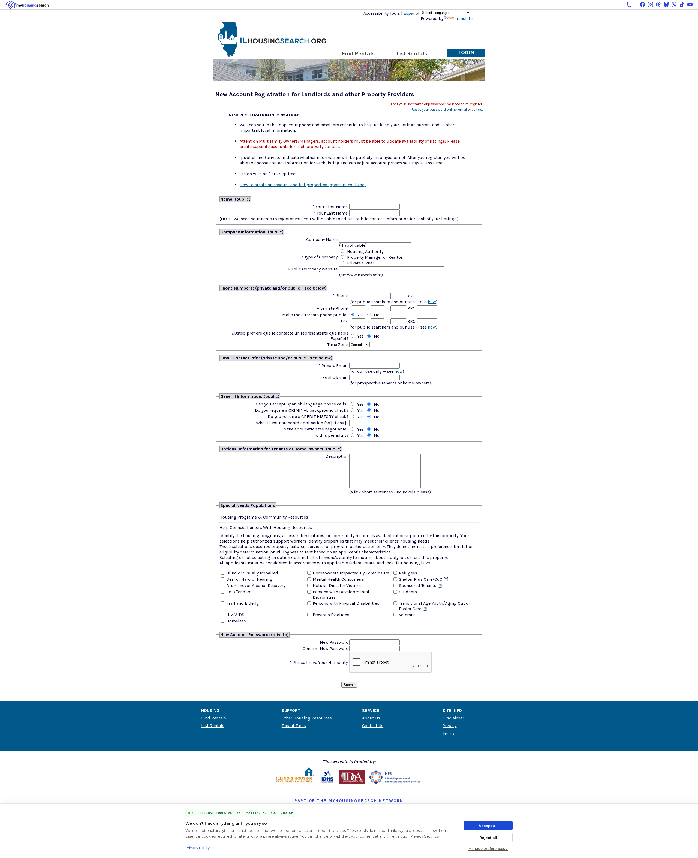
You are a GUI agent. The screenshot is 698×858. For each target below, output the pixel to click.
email (462, 109)
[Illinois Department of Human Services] (327, 782)
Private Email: (335, 365)
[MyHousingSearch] (27, 5)
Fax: (345, 320)
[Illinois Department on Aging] (352, 782)
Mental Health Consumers (338, 579)
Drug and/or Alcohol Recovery (255, 585)
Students (408, 591)
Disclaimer (453, 718)
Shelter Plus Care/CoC (420, 579)
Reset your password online (434, 109)
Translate (464, 18)
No (377, 314)
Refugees (408, 573)
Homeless (236, 621)
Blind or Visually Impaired (252, 573)
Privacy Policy (197, 847)
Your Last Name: (333, 213)
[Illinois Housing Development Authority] (295, 782)
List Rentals (411, 53)
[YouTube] (690, 4)
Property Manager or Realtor (374, 257)
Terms (449, 733)
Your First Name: (332, 206)
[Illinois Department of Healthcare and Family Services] (394, 782)
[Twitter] (674, 4)
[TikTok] (682, 4)
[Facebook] (642, 4)
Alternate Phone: (333, 308)
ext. (411, 295)
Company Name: (322, 239)
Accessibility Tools (381, 13)
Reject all (488, 837)
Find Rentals (358, 53)
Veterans (407, 614)
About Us (371, 718)
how (432, 301)
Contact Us (372, 725)
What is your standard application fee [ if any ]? (302, 422)
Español (411, 13)
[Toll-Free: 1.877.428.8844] (629, 4)
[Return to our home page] (272, 54)
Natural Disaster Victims (337, 585)
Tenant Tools (294, 725)
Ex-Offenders (238, 591)
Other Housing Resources (307, 718)
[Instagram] (650, 4)
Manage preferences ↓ (488, 849)
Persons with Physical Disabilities (346, 603)
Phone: (342, 295)
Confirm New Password (326, 648)
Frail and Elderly (242, 603)
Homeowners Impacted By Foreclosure (351, 573)
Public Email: (335, 377)
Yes (360, 314)
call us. (477, 109)
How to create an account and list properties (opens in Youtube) (303, 184)
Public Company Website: (313, 269)
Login (466, 52)
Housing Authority (365, 251)
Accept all (488, 825)
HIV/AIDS (235, 614)
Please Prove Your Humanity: (321, 662)
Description (337, 456)
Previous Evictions (331, 614)
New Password (334, 642)
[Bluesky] (666, 4)
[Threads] (658, 4)
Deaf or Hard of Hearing (249, 579)
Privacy (449, 725)
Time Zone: (338, 344)
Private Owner (360, 263)
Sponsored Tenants (417, 585)
